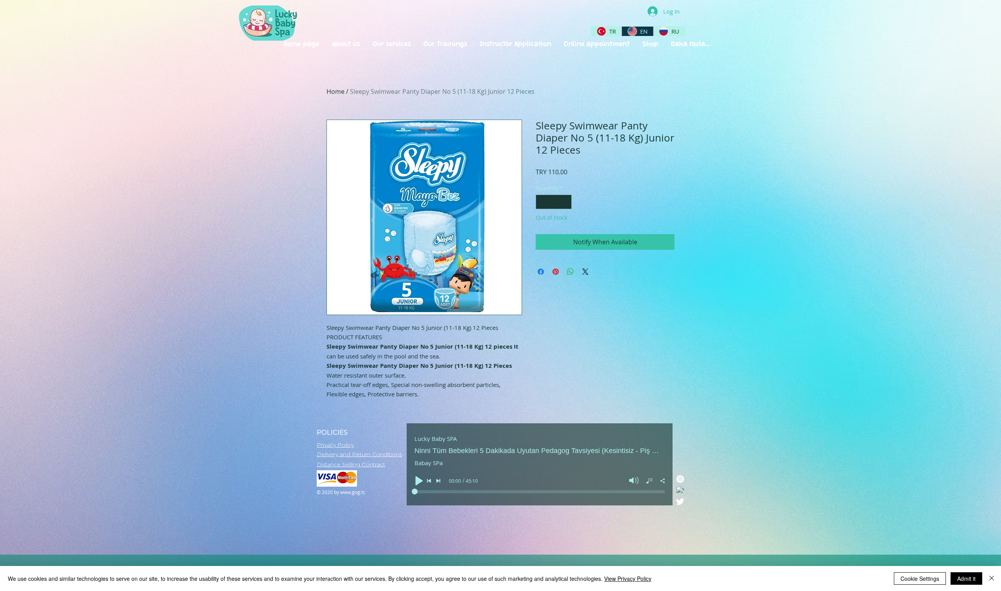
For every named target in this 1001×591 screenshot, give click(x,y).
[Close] (991, 578)
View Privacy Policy (627, 578)
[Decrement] (542, 202)
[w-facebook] (680, 490)
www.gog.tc (352, 492)
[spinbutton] (554, 202)
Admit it (966, 578)
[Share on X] (585, 271)
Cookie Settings (920, 578)
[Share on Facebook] (540, 271)
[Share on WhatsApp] (570, 271)
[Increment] (565, 202)
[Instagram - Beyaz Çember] (680, 479)
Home (335, 91)
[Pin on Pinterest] (555, 271)
